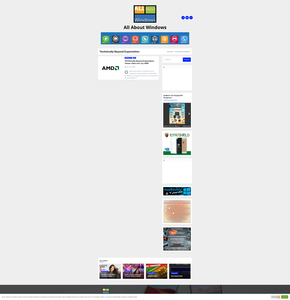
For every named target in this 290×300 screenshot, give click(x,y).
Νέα (134, 57)
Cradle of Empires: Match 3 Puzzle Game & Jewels (133, 275)
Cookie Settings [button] (275, 297)
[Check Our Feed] (278, 297)
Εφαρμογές (105, 271)
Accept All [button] (284, 297)
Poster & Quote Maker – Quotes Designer (109, 275)
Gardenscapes (152, 276)
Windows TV (128, 57)
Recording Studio (176, 276)
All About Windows (145, 27)
